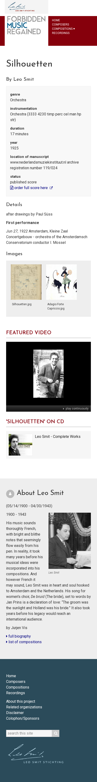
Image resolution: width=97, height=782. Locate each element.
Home (56, 20)
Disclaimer (15, 712)
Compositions (62, 28)
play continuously (77, 408)
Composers (60, 24)
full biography (19, 636)
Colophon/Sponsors (22, 718)
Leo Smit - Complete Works (58, 436)
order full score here (31, 188)
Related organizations (24, 707)
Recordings (60, 33)
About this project (20, 701)
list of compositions (25, 642)
